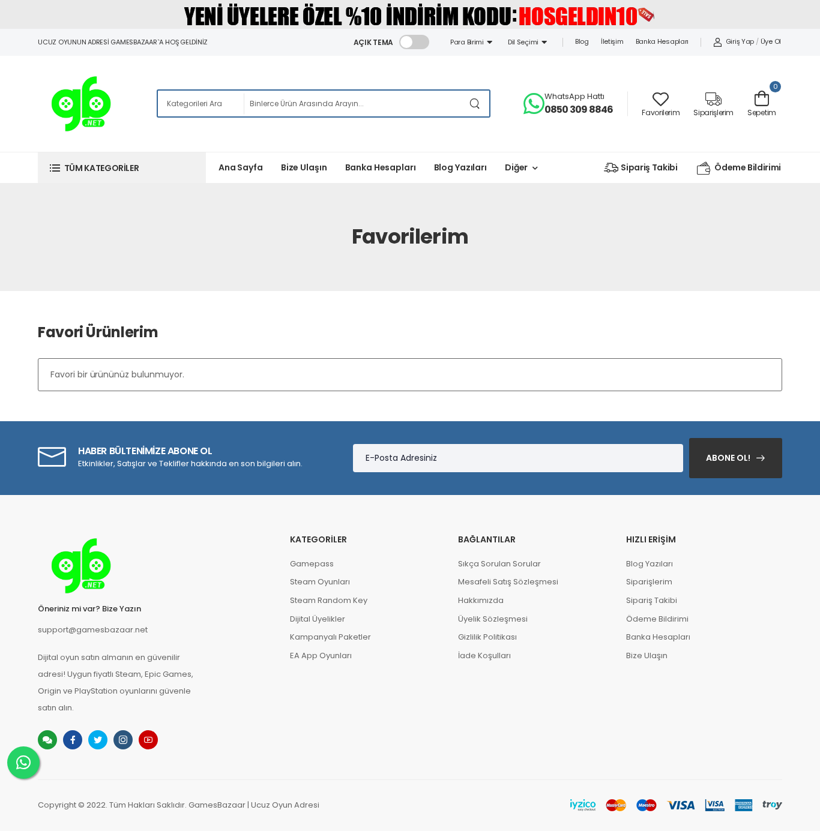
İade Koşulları (484, 655)
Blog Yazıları (460, 167)
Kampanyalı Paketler (330, 637)
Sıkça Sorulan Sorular (499, 563)
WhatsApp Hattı (574, 96)
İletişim (612, 41)
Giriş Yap (740, 41)
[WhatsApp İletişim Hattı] (23, 762)
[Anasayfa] (81, 104)
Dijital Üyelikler (317, 619)
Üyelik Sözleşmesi (493, 619)
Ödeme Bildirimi (747, 167)
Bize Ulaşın (304, 167)
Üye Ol (771, 41)
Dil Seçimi (524, 42)
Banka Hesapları (662, 41)
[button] (122, 167)
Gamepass (312, 563)
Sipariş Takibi (649, 167)
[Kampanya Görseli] (410, 14)
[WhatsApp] (533, 104)
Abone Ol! (728, 458)
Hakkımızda (481, 600)
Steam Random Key (328, 600)
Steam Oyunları (320, 581)
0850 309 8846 (578, 109)
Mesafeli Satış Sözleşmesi (508, 581)
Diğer (516, 167)
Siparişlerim (649, 581)
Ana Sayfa (241, 167)
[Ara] (475, 103)
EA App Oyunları (321, 655)
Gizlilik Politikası (487, 637)
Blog (582, 41)
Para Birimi (468, 42)
